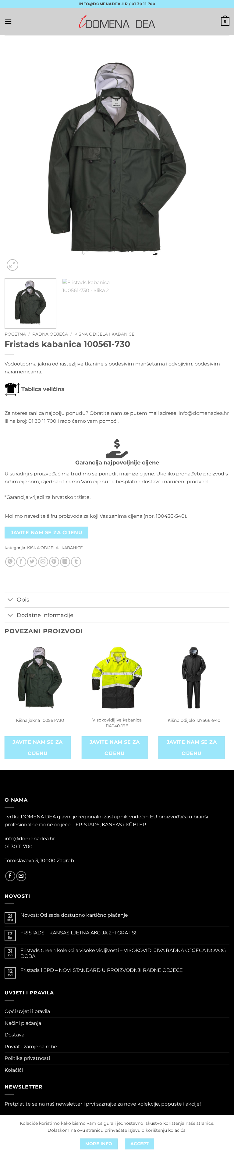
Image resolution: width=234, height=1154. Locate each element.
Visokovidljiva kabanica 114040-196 (117, 723)
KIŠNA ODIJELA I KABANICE (104, 334)
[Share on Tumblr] (76, 562)
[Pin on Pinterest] (54, 562)
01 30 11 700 (42, 421)
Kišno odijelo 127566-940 (194, 720)
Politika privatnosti (27, 1058)
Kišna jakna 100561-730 (40, 720)
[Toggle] (10, 600)
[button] (8, 21)
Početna (15, 334)
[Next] (217, 159)
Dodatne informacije (45, 615)
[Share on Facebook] (21, 562)
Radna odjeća (50, 334)
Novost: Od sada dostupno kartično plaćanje (74, 915)
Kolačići (14, 1070)
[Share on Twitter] (32, 562)
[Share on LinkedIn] (65, 562)
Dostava (14, 1035)
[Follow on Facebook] (10, 876)
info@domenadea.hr (204, 413)
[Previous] (16, 159)
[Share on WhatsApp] (10, 562)
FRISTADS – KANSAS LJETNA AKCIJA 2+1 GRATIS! (78, 933)
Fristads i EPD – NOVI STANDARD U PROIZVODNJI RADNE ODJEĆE (101, 970)
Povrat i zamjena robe (31, 1047)
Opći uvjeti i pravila (27, 1011)
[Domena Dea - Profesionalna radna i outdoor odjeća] (117, 21)
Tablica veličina (42, 389)
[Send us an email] (21, 876)
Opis (23, 599)
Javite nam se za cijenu (47, 532)
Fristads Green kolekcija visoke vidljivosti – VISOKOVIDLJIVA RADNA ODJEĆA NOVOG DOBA (123, 953)
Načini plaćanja (23, 1023)
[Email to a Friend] (43, 562)
